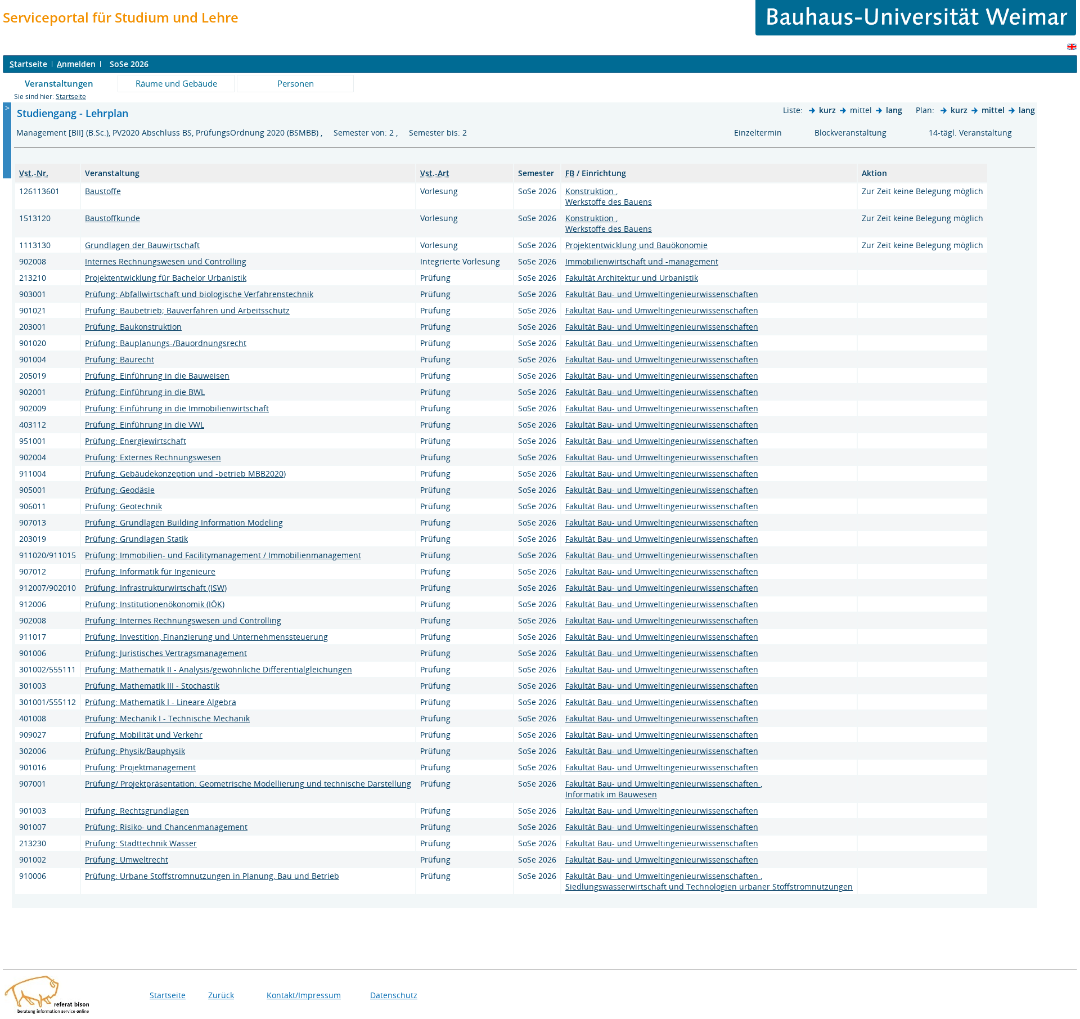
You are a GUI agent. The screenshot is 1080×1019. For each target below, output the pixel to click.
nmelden (76, 64)
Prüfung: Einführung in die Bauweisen (157, 375)
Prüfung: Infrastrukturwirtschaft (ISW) (156, 587)
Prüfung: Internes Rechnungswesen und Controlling (183, 620)
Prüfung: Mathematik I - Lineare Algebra (160, 702)
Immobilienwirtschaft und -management (641, 261)
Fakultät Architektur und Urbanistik (631, 277)
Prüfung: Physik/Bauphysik (135, 751)
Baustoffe (103, 191)
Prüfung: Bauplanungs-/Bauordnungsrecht (165, 343)
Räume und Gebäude (176, 83)
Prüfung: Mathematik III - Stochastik (152, 685)
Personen (295, 83)
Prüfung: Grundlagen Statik (136, 538)
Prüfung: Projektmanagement (140, 767)
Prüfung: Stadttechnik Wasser (141, 843)
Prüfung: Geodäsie (120, 489)
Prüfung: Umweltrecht (126, 859)
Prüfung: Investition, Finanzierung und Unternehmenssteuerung (206, 636)
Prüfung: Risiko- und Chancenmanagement (166, 827)
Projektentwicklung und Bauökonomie (636, 245)
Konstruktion (590, 191)
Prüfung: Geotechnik (123, 506)
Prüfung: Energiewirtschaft (135, 441)
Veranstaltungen (59, 83)
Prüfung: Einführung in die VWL (144, 424)
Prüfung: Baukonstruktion (133, 326)
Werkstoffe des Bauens (608, 201)
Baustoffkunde (112, 218)
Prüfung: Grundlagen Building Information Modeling (184, 522)
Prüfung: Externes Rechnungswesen (153, 457)
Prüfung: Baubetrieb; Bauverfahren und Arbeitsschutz (187, 310)
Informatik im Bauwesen (611, 794)
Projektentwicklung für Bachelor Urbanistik (165, 277)
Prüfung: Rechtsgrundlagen (137, 810)
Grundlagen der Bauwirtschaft (142, 245)
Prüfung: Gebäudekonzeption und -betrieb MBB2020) (185, 473)
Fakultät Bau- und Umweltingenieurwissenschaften (661, 294)
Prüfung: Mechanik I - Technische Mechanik (167, 718)
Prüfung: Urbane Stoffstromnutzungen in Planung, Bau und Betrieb (212, 875)
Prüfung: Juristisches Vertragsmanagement (166, 653)
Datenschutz (393, 995)
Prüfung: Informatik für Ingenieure (150, 571)
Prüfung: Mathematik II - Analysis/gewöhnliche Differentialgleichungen (218, 669)
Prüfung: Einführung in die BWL (145, 392)
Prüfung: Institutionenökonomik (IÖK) (154, 604)
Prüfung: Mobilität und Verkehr (143, 734)
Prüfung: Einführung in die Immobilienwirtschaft (177, 408)
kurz (827, 110)
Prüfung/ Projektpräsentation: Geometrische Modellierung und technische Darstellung (248, 783)
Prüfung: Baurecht (119, 359)
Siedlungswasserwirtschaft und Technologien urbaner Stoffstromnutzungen (709, 886)
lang (894, 110)
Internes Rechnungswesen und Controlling (165, 261)
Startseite (71, 96)
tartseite (28, 64)
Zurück (221, 995)
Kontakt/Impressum (304, 995)
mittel (993, 110)
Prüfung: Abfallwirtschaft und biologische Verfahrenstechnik (199, 294)
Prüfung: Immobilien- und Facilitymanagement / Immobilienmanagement (223, 555)
